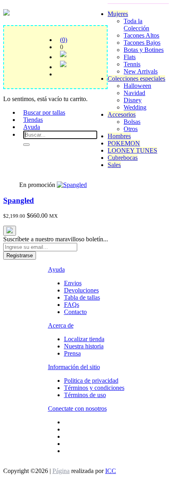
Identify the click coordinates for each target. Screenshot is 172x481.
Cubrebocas (123, 157)
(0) (63, 39)
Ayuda (31, 126)
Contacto (75, 311)
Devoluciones (81, 290)
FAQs (71, 304)
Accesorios (122, 114)
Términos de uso (85, 395)
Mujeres (118, 13)
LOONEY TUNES (132, 150)
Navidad (134, 92)
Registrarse (19, 255)
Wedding (135, 107)
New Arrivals (141, 71)
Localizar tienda (84, 339)
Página (61, 470)
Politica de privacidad (91, 380)
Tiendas (33, 119)
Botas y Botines (144, 49)
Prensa (72, 353)
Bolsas (132, 121)
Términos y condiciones (94, 387)
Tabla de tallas (82, 297)
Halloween (137, 85)
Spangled (18, 200)
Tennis (132, 64)
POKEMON (124, 143)
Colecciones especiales (136, 78)
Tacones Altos (141, 35)
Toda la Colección (136, 25)
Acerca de (61, 325)
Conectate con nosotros (77, 408)
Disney (133, 100)
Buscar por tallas (44, 112)
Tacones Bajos (142, 42)
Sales (114, 164)
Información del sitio (74, 367)
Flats (130, 57)
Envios (73, 283)
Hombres (119, 136)
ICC (110, 470)
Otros (131, 128)
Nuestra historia (84, 346)
